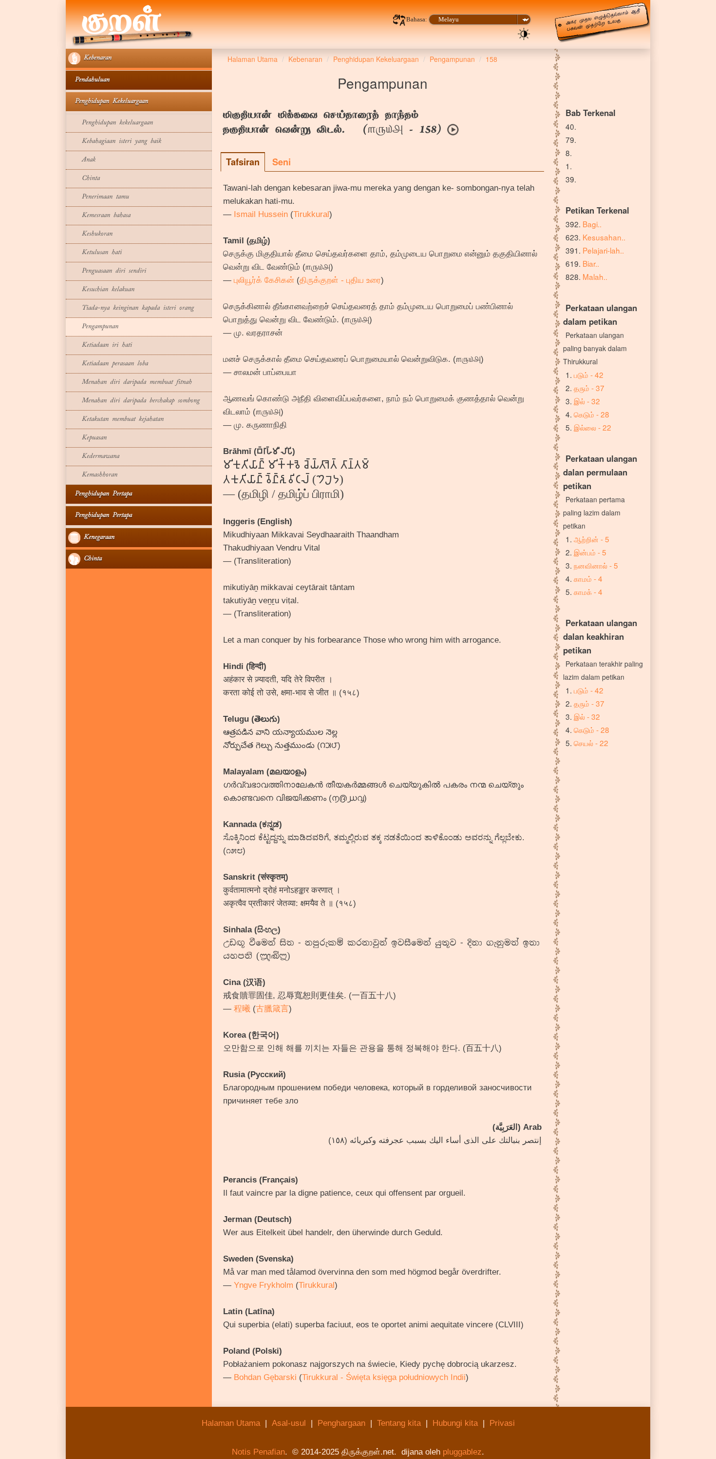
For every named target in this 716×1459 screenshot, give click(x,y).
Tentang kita (399, 1423)
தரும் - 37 (589, 387)
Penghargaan (341, 1423)
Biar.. (591, 263)
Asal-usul (289, 1423)
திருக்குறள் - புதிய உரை (340, 280)
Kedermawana (93, 457)
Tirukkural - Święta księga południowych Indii (384, 1377)
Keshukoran (90, 234)
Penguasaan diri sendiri (107, 271)
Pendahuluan (89, 80)
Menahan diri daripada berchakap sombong (134, 401)
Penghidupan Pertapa (100, 494)
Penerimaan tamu (98, 197)
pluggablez (462, 1452)
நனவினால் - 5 (596, 565)
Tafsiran (243, 162)
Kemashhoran (92, 475)
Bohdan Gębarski (265, 1377)
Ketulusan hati (95, 253)
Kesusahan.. (604, 237)
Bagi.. (592, 223)
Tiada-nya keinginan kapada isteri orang (131, 308)
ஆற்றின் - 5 (591, 538)
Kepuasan (87, 438)
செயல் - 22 (591, 742)
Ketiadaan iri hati (100, 345)
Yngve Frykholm (263, 1285)
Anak (81, 160)
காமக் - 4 (588, 591)
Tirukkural (311, 214)
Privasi (502, 1423)
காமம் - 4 (588, 578)
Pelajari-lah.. (603, 250)
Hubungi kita (455, 1423)
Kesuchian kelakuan (101, 290)
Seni (281, 162)
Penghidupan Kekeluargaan (108, 102)
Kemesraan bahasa (99, 216)
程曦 (242, 1008)
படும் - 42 (588, 374)
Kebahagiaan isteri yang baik (114, 142)
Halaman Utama (231, 1423)
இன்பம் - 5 (590, 552)
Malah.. (595, 276)
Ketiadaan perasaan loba (108, 364)
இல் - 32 (587, 400)
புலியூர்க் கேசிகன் (264, 280)
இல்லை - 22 (592, 427)
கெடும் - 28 (591, 414)
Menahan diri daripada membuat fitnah (130, 382)
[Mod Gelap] (524, 33)
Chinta (84, 179)
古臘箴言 (272, 1008)
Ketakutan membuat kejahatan (116, 419)
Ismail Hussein (261, 214)
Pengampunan (93, 327)
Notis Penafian (258, 1452)
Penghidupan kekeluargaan (110, 123)
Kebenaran (96, 58)
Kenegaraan (97, 537)
